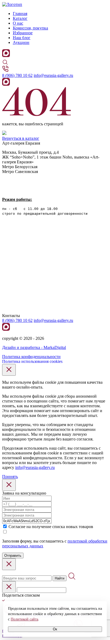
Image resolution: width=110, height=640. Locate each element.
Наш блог (21, 37)
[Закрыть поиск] (9, 564)
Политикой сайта (24, 619)
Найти (59, 578)
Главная (20, 13)
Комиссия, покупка (30, 28)
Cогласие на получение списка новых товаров (51, 526)
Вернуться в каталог (20, 138)
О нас (18, 23)
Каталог (20, 18)
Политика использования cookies (32, 361)
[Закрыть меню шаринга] (9, 587)
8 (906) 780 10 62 (17, 75)
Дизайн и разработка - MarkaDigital (34, 347)
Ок (55, 629)
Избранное (23, 33)
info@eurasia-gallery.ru (53, 75)
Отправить (12, 556)
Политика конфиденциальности (31, 356)
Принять (10, 476)
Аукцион (21, 42)
